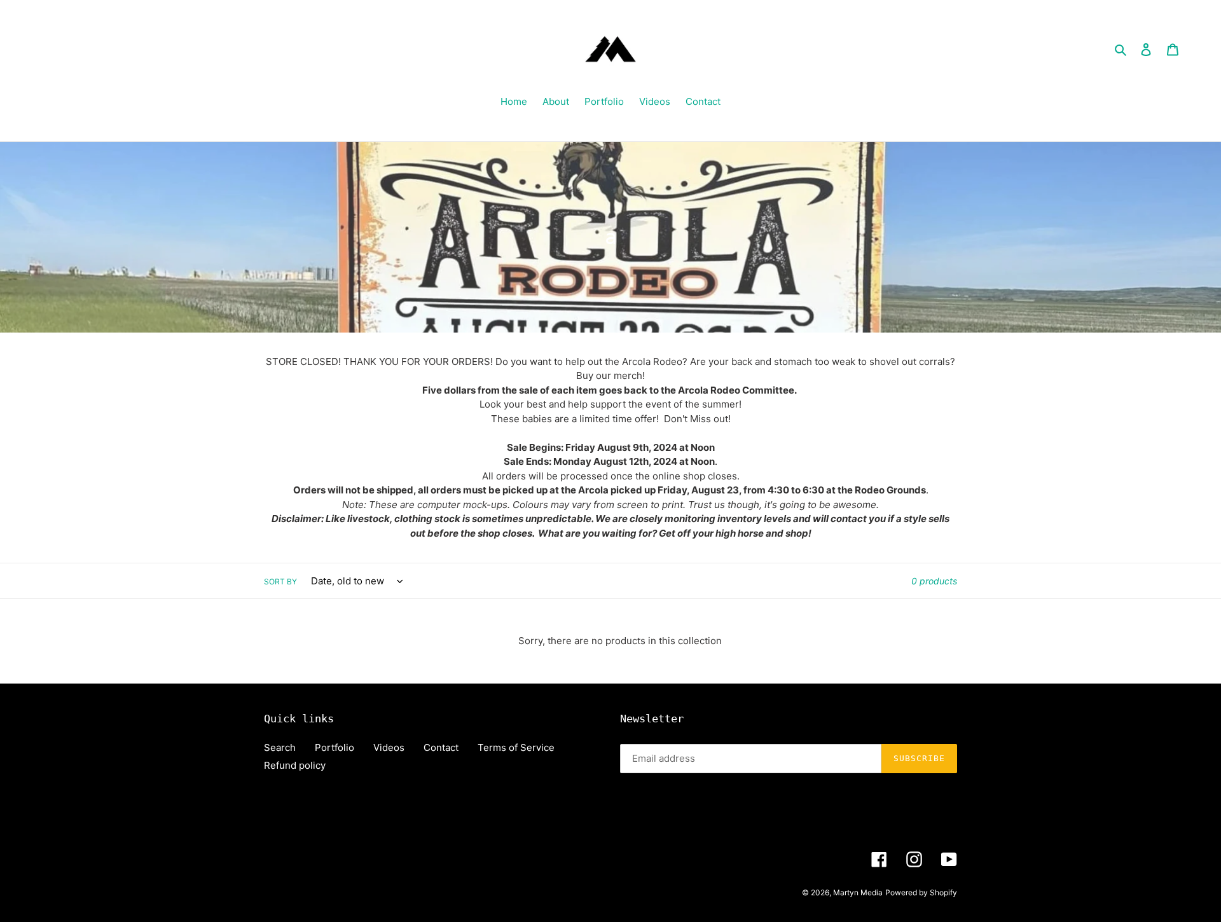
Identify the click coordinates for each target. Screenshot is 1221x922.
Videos (388, 747)
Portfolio (334, 747)
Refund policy (295, 765)
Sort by (280, 581)
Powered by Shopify (921, 892)
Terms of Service (516, 747)
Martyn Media (858, 892)
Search (280, 747)
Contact (441, 747)
